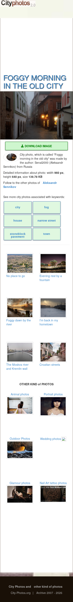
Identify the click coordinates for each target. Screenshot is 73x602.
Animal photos (20, 394)
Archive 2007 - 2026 (49, 593)
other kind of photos (48, 586)
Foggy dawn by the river (18, 322)
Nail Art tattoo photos (53, 483)
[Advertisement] (36, 43)
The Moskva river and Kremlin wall (17, 366)
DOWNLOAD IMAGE (38, 146)
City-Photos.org (21, 593)
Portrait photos (53, 394)
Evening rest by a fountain (51, 278)
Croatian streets (50, 364)
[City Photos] (17, 3)
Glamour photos (20, 483)
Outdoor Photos (20, 438)
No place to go (15, 276)
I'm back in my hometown (49, 322)
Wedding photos (50, 439)
